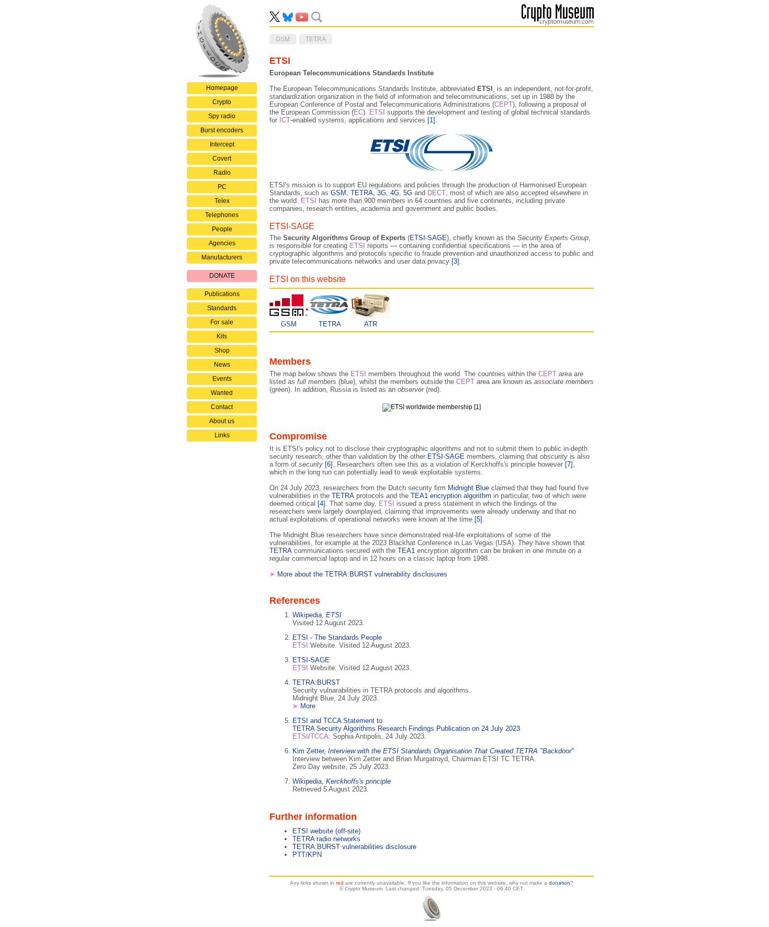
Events (222, 378)
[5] (478, 519)
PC (222, 186)
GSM (338, 193)
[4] (321, 503)
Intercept (222, 144)
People (222, 229)
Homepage (222, 88)
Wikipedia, (317, 615)
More (307, 706)
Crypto (221, 102)
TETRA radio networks (326, 839)
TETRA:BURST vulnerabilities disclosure (354, 847)
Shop (222, 350)
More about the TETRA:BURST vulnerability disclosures (362, 574)
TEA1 (406, 551)
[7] (569, 464)
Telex (222, 201)
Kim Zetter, (433, 751)
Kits (222, 336)
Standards (221, 308)
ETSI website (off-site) (326, 831)
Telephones (222, 215)
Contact (222, 407)
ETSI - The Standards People (337, 637)
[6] (329, 464)
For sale (221, 322)
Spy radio (221, 116)
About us (221, 421)
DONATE (222, 275)
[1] (431, 120)
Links (222, 435)
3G (381, 193)
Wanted (222, 393)
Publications (222, 294)
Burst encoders (221, 130)
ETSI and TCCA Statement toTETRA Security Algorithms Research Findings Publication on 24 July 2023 (406, 724)
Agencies (222, 243)
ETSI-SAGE (428, 238)
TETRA (361, 193)
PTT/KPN (307, 854)
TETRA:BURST (316, 682)
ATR (370, 324)
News (222, 364)
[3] (455, 261)
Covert (221, 158)
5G (407, 193)
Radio (222, 172)
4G (394, 193)
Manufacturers (221, 257)
